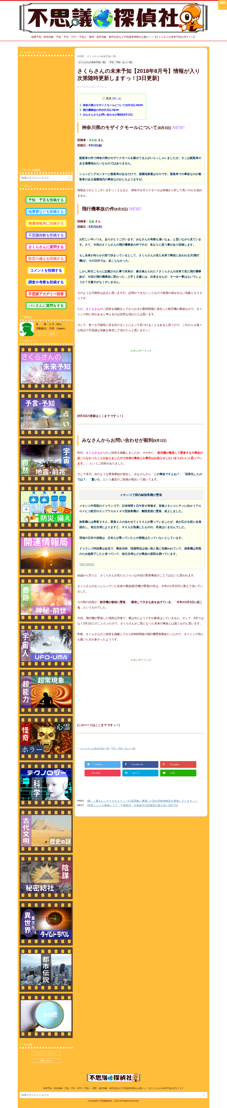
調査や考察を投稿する (46, 282)
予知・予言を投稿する (46, 200)
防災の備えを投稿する (46, 259)
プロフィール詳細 (46, 333)
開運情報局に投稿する (46, 223)
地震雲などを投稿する (46, 212)
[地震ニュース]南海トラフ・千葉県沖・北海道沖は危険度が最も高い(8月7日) (132, 805)
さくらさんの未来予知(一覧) (95, 748)
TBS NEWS (86, 564)
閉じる (116, 98)
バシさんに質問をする (46, 306)
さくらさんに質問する (46, 247)
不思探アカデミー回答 (46, 294)
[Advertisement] (141, 378)
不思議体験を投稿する (46, 235)
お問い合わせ (46, 1060)
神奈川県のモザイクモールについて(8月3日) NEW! (113, 105)
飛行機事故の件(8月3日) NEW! (101, 109)
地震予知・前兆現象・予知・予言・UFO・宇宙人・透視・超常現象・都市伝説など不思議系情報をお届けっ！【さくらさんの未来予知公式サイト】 (113, 1088)
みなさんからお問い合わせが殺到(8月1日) (108, 114)
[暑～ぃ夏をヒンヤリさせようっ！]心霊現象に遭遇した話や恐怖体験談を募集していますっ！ (142, 800)
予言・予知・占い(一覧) (123, 748)
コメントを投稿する (46, 270)
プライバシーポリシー (46, 1053)
